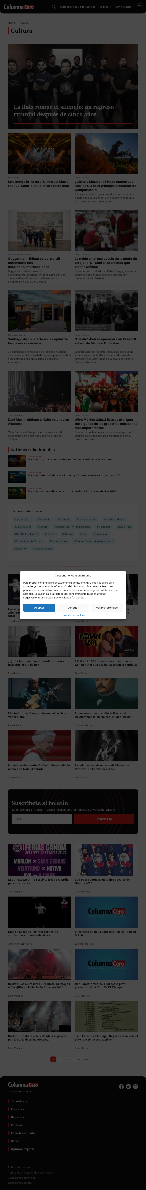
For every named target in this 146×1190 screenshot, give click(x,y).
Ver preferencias (107, 607)
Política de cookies (74, 614)
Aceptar (39, 607)
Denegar (73, 607)
